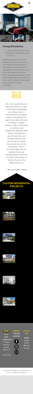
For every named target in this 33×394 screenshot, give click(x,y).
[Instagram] (16, 347)
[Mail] (16, 352)
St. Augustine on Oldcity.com (19, 372)
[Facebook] (16, 341)
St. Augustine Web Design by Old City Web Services (16, 370)
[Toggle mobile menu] (29, 3)
